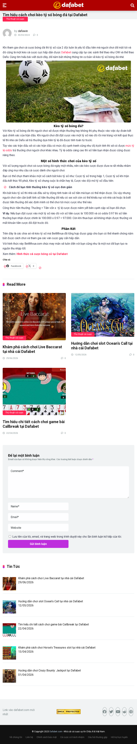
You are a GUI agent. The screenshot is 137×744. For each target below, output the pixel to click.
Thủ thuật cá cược (15, 19)
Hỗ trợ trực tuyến (119, 737)
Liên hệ (29, 737)
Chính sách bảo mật (47, 737)
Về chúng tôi (15, 737)
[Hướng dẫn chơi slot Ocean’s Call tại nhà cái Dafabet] (102, 315)
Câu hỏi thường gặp (97, 737)
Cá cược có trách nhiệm (72, 737)
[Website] (131, 711)
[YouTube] (117, 711)
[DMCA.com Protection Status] (69, 713)
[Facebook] (104, 711)
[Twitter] (111, 711)
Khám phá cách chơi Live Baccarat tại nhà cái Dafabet (32, 349)
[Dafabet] (69, 5)
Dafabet (66, 52)
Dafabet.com (56, 731)
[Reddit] (124, 711)
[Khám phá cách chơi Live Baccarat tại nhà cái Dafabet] (34, 316)
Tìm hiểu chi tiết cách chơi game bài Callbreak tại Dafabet (34, 424)
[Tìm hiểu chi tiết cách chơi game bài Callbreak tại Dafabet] (34, 391)
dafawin (23, 31)
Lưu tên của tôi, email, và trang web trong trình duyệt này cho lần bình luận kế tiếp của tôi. (67, 536)
